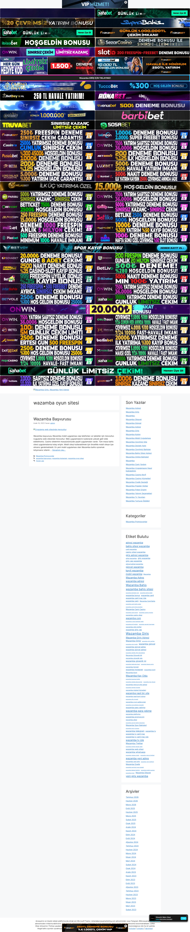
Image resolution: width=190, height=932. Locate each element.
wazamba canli (147, 595)
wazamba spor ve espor (132, 728)
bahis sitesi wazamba (138, 546)
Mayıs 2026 (131, 805)
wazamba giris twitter (134, 627)
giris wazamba (144, 558)
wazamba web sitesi (134, 749)
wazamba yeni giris (133, 761)
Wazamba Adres (135, 577)
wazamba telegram (135, 731)
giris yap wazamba (134, 561)
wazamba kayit (149, 670)
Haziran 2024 (132, 850)
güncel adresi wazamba (134, 564)
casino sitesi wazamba (135, 552)
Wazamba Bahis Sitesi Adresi (139, 453)
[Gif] (95, 186)
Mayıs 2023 (131, 898)
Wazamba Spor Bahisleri (136, 725)
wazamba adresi (135, 581)
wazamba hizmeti (132, 667)
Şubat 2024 (131, 865)
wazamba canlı (132, 601)
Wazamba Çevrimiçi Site (136, 442)
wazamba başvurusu (43, 458)
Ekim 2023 (130, 880)
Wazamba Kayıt (131, 672)
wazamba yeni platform (147, 761)
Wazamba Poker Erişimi (136, 490)
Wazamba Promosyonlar (45, 456)
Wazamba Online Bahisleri (137, 457)
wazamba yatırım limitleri (147, 755)
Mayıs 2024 (131, 853)
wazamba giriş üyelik (132, 644)
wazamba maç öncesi (149, 682)
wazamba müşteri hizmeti (133, 687)
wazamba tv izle (135, 740)
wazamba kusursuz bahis (133, 679)
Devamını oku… (59, 450)
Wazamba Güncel (133, 423)
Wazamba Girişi (133, 641)
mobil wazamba (134, 574)
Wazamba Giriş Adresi (137, 637)
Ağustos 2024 (132, 842)
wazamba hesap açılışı (147, 664)
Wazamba (130, 416)
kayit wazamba (134, 570)
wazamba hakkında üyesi (133, 664)
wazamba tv (150, 731)
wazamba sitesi (131, 720)
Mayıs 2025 (131, 816)
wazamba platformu (133, 714)
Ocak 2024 (130, 868)
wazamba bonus (133, 595)
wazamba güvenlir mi (136, 661)
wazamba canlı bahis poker (133, 604)
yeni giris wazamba (137, 776)
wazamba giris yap (134, 630)
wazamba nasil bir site (137, 693)
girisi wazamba (131, 558)
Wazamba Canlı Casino (135, 609)
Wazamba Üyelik (133, 764)
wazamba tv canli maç (135, 734)
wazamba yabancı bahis (132, 755)
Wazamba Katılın (133, 434)
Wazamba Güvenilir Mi (134, 655)
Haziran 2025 (132, 812)
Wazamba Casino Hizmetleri (138, 478)
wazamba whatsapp (135, 752)
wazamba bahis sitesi (139, 589)
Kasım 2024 (131, 831)
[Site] (47, 135)
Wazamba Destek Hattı (136, 446)
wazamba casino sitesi (134, 615)
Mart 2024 (130, 861)
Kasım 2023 (131, 876)
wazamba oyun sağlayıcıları (136, 702)
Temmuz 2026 (132, 797)
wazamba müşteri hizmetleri (136, 690)
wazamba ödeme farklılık (133, 770)
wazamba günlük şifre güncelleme (135, 653)
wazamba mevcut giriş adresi (136, 684)
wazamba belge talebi (146, 593)
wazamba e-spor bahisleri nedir (135, 621)
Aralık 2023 (131, 872)
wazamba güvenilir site (134, 658)
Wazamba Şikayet (134, 419)
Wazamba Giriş (132, 412)
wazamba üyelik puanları (148, 770)
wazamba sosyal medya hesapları (135, 723)
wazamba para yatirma (135, 707)
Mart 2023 (130, 906)
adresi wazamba (134, 542)
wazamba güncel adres (136, 647)
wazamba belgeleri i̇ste (132, 593)
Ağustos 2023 (132, 887)
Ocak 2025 (130, 823)
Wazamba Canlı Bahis (147, 601)
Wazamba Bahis (136, 585)
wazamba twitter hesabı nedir (134, 746)
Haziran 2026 (132, 801)
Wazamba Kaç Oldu (137, 675)
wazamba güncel (147, 644)
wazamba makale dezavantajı (134, 682)
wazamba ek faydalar (132, 624)
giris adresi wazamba (137, 555)
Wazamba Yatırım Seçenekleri (139, 493)
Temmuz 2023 (132, 891)
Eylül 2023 (130, 883)
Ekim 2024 (130, 835)
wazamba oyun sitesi (76, 458)
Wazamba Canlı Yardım (136, 464)
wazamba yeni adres (137, 758)
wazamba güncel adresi (136, 650)
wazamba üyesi (130, 773)
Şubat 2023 (131, 910)
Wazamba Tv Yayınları (135, 497)
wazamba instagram (59, 458)
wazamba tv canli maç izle (137, 737)
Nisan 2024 (131, 857)
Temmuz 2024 (132, 846)
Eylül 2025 (130, 808)
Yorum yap (40, 461)
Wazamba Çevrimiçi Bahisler (138, 449)
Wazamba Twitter (134, 743)
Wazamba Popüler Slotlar (137, 486)
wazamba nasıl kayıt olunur (135, 696)
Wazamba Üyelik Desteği (137, 482)
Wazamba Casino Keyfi (136, 475)
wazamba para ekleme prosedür (135, 705)
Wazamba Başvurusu (52, 419)
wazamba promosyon (135, 717)
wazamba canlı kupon (132, 612)
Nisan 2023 (131, 902)
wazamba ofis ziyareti (132, 699)
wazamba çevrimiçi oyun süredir (135, 767)
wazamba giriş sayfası (148, 641)
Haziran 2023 (132, 895)
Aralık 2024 (131, 827)
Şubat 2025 (131, 820)
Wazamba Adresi (133, 408)
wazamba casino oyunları (146, 612)
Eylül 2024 (130, 838)
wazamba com (133, 618)
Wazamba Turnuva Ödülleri (138, 501)
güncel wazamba (134, 567)
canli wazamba (131, 549)
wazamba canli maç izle (136, 598)
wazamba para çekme (139, 710)
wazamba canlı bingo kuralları (134, 607)
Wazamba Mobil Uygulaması (138, 438)
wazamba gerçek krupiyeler (146, 624)
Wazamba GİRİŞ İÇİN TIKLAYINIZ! (95, 78)
